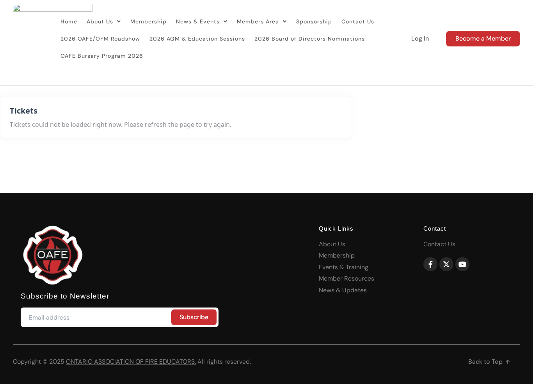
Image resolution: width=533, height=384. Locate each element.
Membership (148, 21)
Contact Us (357, 21)
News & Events (198, 21)
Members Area (258, 21)
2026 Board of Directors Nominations (309, 38)
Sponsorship (314, 21)
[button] (104, 21)
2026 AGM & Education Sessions (197, 38)
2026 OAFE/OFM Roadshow (100, 38)
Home (68, 21)
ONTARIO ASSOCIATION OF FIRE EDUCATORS (130, 361)
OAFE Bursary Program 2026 (101, 55)
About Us (100, 21)
